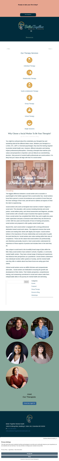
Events (33, 283)
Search (26, 281)
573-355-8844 (12, 428)
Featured (33, 286)
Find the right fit (29, 403)
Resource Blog (34, 136)
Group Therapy (35, 289)
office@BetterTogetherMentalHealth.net (18, 431)
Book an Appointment (28, 14)
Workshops (34, 295)
